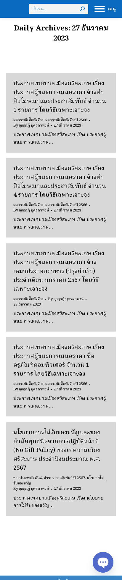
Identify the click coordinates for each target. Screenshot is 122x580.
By (31, 125)
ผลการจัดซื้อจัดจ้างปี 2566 (66, 120)
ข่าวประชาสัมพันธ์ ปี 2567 (64, 478)
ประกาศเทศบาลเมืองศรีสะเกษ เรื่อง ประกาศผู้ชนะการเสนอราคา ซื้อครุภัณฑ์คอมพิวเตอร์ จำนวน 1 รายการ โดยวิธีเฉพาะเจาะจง (58, 361)
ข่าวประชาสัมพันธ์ (27, 478)
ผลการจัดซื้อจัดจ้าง (28, 120)
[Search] (82, 9)
